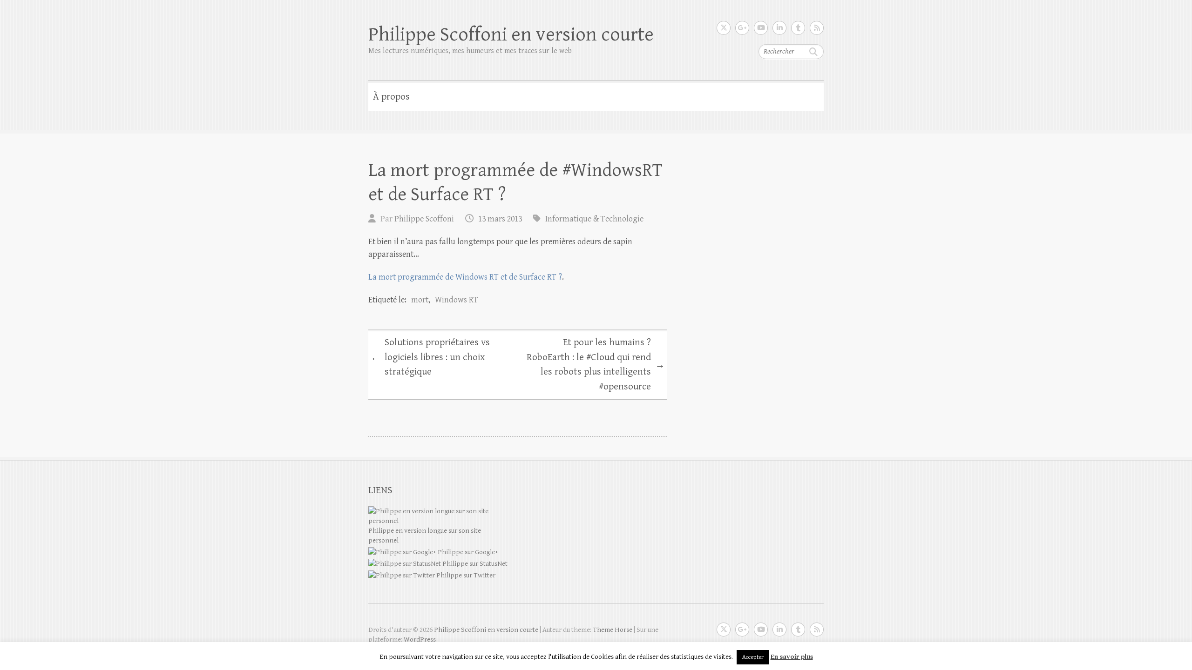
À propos (391, 96)
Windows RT (456, 300)
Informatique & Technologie (594, 219)
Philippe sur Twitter (465, 575)
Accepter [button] (753, 657)
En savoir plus (792, 657)
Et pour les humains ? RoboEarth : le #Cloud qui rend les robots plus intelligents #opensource (596, 364)
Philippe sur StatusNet (474, 564)
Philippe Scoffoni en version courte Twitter (724, 28)
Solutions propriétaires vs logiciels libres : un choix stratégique (430, 357)
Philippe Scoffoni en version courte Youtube (761, 28)
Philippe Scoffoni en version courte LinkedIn (779, 28)
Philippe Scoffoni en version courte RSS (817, 28)
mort (419, 300)
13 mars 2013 (500, 219)
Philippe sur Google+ (467, 552)
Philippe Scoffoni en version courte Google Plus (742, 28)
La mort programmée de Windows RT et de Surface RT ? (465, 277)
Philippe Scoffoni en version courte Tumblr (798, 28)
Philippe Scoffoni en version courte (511, 34)
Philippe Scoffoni (424, 219)
